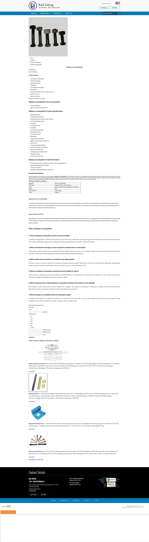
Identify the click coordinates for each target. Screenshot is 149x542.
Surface (33, 121)
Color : (32, 396)
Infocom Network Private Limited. (138, 507)
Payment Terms (34, 163)
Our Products (57, 13)
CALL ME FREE (39, 459)
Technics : (37, 366)
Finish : (48, 366)
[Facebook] (116, 4)
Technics (33, 134)
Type (32, 117)
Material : (98, 363)
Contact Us (68, 13)
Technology (33, 130)
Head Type (33, 149)
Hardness (33, 132)
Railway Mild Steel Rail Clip (35, 423)
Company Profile (45, 13)
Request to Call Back (34, 98)
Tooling (32, 125)
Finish (32, 127)
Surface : (91, 426)
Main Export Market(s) (36, 169)
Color (32, 123)
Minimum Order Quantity (37, 107)
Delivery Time (34, 167)
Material (33, 136)
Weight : (49, 368)
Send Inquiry (42, 98)
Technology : (110, 363)
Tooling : (84, 363)
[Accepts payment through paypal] (111, 486)
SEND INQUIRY (32, 459)
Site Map (96, 500)
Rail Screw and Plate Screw (36, 451)
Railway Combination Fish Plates (37, 363)
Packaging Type (34, 151)
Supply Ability (34, 165)
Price (32, 105)
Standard (33, 156)
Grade (32, 143)
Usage (32, 138)
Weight (32, 114)
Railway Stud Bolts (33, 393)
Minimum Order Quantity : (69, 363)
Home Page (33, 13)
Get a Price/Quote (33, 72)
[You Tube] (118, 4)
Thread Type (34, 147)
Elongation (33, 154)
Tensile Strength (35, 145)
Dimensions (33, 119)
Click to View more (35, 94)
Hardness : (63, 368)
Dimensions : (90, 366)
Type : (63, 366)
